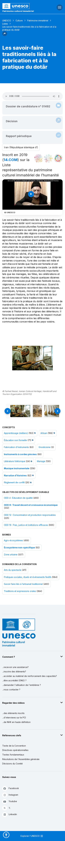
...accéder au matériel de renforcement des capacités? (29, 676)
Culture (19, 20)
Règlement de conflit (14, 482)
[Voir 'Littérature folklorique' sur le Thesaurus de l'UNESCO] (31, 461)
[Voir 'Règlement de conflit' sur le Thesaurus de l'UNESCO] (30, 482)
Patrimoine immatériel (37, 20)
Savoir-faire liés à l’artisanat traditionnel (23, 584)
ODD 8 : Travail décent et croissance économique (31, 505)
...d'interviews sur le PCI (14, 717)
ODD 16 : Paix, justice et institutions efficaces (26, 525)
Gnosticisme (44, 447)
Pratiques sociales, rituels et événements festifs (27, 577)
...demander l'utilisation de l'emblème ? (21, 685)
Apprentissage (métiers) (16, 433)
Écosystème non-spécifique (19, 547)
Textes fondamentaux (13, 754)
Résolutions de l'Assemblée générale (20, 759)
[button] (4, 35)
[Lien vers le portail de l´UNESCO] (21, 6)
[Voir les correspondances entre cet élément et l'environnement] (48, 158)
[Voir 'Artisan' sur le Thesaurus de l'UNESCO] (54, 433)
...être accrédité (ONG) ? (14, 680)
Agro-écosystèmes (13, 540)
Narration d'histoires (15, 475)
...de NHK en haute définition (16, 722)
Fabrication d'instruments (16, 447)
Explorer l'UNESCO (30, 836)
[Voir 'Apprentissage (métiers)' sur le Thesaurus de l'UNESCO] (35, 433)
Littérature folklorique (14, 461)
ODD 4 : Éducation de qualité (18, 498)
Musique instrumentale (16, 468)
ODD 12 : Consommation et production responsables (30, 515)
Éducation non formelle (15, 440)
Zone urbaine (10, 554)
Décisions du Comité (12, 763)
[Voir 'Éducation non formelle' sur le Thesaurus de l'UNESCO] (32, 440)
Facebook (14, 788)
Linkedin (13, 814)
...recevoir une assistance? (15, 667)
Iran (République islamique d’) (21, 147)
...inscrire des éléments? (14, 671)
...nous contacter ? (11, 689)
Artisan (44, 433)
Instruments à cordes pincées (20, 454)
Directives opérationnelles (15, 750)
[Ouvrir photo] (32, 358)
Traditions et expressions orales (20, 591)
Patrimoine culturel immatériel (18, 11)
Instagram (13, 794)
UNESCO (6, 20)
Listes (5, 23)
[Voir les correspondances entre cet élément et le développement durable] (58, 158)
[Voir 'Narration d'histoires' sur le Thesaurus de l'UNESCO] (33, 475)
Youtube (13, 801)
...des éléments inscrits (13, 713)
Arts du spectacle (12, 570)
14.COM (11, 160)
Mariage (41, 461)
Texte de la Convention (14, 745)
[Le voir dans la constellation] (38, 158)
